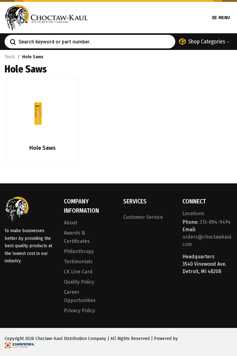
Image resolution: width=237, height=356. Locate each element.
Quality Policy (79, 282)
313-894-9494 (215, 222)
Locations (193, 213)
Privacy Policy (79, 310)
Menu (224, 17)
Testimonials (78, 261)
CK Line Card (78, 272)
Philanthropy (79, 251)
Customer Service (143, 217)
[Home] (46, 17)
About (70, 223)
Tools (10, 56)
